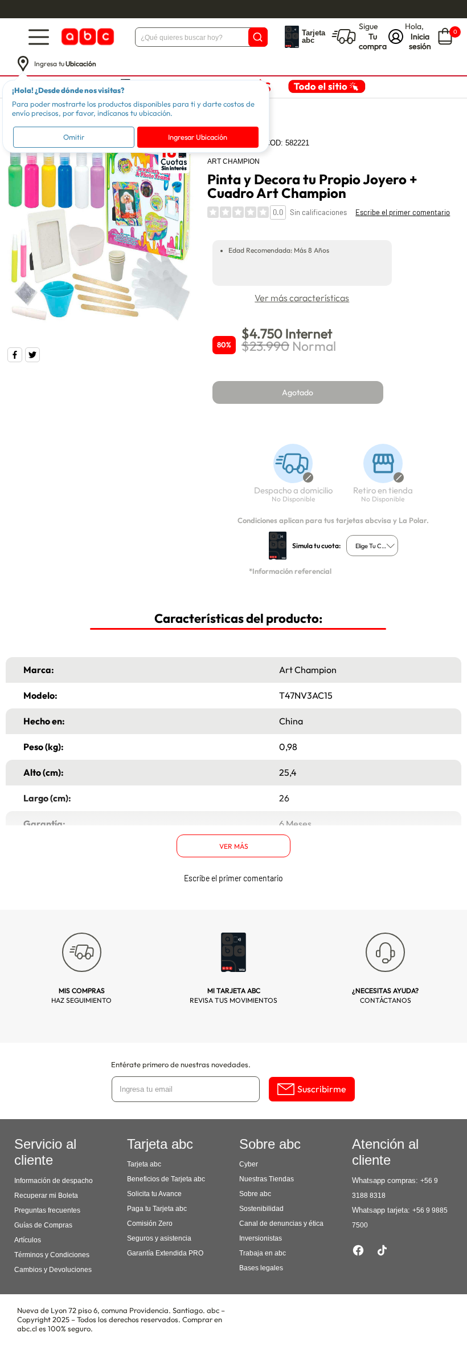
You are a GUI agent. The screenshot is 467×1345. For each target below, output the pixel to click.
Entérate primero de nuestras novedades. (181, 1064)
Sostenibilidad (261, 1209)
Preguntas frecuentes (47, 1210)
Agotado (297, 392)
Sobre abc (255, 1194)
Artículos (27, 1240)
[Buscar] (258, 37)
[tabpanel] (101, 230)
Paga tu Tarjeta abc (157, 1209)
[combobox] (372, 545)
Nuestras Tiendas (266, 1179)
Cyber (248, 1164)
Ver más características (302, 297)
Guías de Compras (43, 1225)
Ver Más (233, 846)
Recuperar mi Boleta (46, 1196)
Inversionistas (260, 1238)
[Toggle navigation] (38, 37)
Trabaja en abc (262, 1253)
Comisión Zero (150, 1223)
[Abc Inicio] (86, 37)
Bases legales (261, 1268)
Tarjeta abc (144, 1164)
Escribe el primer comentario (402, 212)
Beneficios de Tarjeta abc (166, 1179)
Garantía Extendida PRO (165, 1253)
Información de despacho (53, 1181)
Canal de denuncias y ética (281, 1223)
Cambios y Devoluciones (53, 1270)
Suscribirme (321, 1089)
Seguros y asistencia (159, 1238)
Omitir (73, 136)
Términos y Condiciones (51, 1255)
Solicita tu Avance (154, 1194)
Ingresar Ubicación (197, 136)
